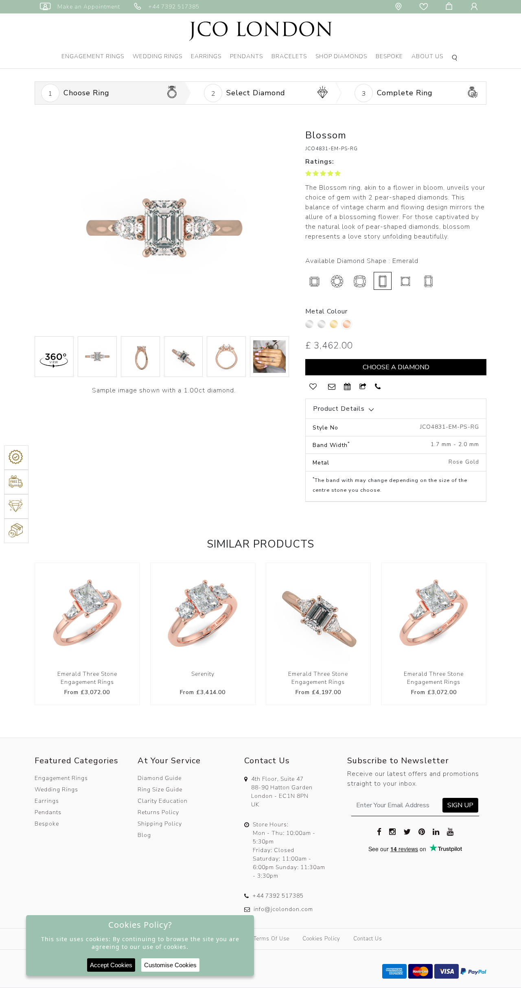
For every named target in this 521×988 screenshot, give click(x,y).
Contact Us (367, 938)
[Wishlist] (425, 6)
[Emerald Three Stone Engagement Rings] (87, 615)
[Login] (475, 6)
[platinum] (310, 326)
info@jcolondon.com (283, 909)
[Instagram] (392, 831)
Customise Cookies (170, 965)
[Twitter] (407, 831)
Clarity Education (163, 801)
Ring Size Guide (160, 789)
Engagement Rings (92, 56)
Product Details (339, 408)
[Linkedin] (436, 831)
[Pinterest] (421, 831)
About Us (427, 56)
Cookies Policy (321, 938)
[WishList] (313, 386)
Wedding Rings (157, 56)
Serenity (203, 674)
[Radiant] (428, 281)
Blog (144, 835)
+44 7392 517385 (278, 896)
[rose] (347, 324)
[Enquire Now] (332, 386)
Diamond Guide (160, 778)
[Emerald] (383, 281)
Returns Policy (158, 812)
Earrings (206, 56)
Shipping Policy (160, 824)
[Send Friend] (363, 386)
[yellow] (335, 326)
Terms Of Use (271, 938)
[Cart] (450, 6)
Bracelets (289, 56)
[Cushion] (360, 281)
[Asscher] (314, 281)
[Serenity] (203, 615)
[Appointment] (347, 386)
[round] (337, 281)
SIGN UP (460, 805)
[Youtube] (450, 831)
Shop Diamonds (341, 56)
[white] (322, 326)
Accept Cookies (111, 965)
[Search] (456, 58)
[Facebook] (379, 831)
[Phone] (378, 386)
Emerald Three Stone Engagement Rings (87, 678)
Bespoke (389, 56)
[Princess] (405, 281)
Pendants (246, 56)
